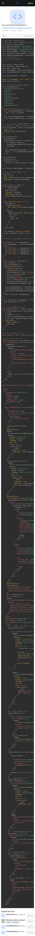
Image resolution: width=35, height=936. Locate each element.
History (14, 31)
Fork (21, 31)
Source (6, 31)
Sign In (30, 3)
